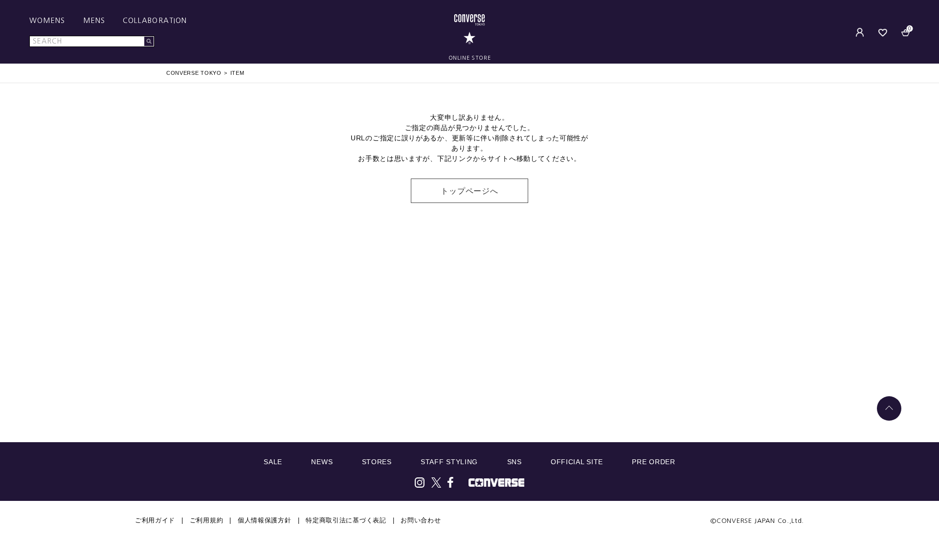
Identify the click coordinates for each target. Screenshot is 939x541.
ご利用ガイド (155, 520)
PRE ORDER (653, 462)
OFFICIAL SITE (577, 462)
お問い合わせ (421, 520)
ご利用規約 (207, 520)
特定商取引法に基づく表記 (346, 520)
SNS (514, 462)
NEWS (322, 462)
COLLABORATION (155, 20)
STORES (377, 462)
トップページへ (469, 191)
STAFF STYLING (449, 462)
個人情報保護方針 (264, 520)
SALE (273, 462)
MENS (94, 20)
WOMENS (47, 20)
